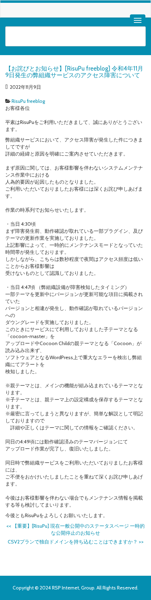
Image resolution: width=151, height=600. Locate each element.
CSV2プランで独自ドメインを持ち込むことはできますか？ (76, 542)
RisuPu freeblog (28, 101)
